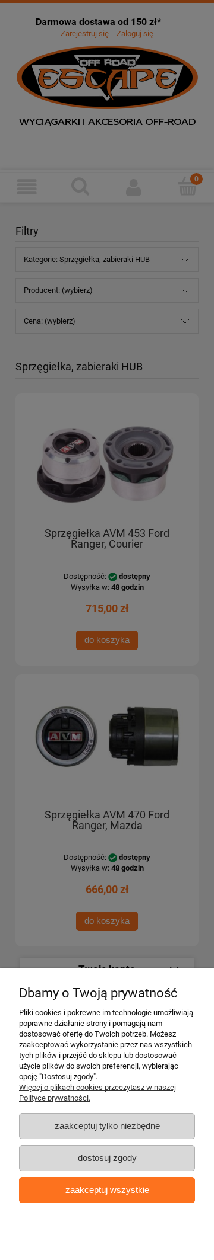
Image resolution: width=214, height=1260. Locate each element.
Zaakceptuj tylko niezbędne (107, 1126)
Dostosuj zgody (107, 1158)
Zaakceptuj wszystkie (107, 1190)
